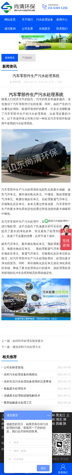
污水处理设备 (44, 19)
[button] (37, 46)
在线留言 (44, 28)
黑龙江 (60, 415)
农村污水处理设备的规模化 (20, 374)
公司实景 (27, 28)
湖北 (58, 419)
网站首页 (10, 19)
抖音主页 (10, 37)
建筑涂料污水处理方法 (27, 346)
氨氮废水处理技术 (15, 388)
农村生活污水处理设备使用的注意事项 (27, 381)
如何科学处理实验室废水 (28, 340)
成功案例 (10, 28)
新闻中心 (62, 19)
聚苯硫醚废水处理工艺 (18, 402)
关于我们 (27, 19)
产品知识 (27, 57)
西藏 (58, 423)
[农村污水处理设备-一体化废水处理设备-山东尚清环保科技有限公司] (18, 7)
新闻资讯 (10, 57)
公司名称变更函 (13, 367)
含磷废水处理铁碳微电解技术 (22, 395)
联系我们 (62, 28)
